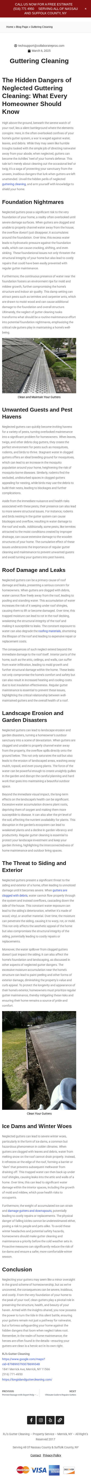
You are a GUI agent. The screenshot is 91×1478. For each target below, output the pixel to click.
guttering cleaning (14, 184)
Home (9, 26)
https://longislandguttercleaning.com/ (27, 1379)
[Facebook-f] (31, 1420)
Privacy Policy (52, 1455)
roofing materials (49, 631)
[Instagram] (41, 1420)
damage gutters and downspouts (30, 1210)
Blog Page (22, 26)
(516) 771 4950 (23, 9)
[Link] (60, 1420)
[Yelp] (50, 1420)
